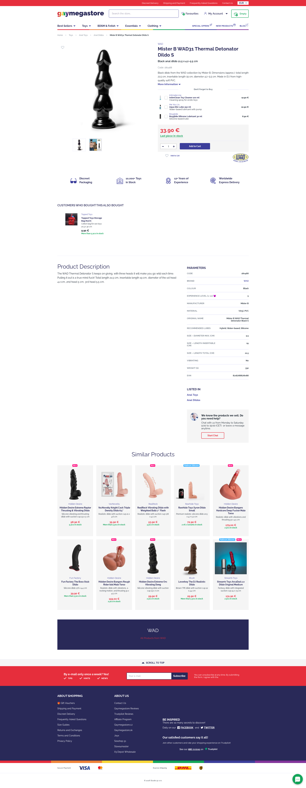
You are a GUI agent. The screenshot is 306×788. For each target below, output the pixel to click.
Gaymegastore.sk (123, 730)
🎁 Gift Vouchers (66, 703)
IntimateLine (175, 95)
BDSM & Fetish (106, 25)
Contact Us (227, 3)
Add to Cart (195, 146)
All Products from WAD (153, 638)
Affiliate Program (122, 719)
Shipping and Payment (174, 3)
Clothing (153, 25)
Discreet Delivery (150, 3)
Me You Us (174, 104)
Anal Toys (83, 35)
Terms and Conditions (68, 735)
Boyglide (173, 114)
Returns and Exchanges (69, 730)
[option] (85, 224)
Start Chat (213, 435)
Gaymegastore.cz (123, 724)
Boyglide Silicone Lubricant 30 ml (185, 116)
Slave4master (121, 746)
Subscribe (179, 675)
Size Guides (63, 724)
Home (60, 35)
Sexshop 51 (120, 741)
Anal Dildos (99, 35)
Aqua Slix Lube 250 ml (180, 107)
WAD (160, 44)
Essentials (131, 25)
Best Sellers (64, 25)
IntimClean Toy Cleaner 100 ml (184, 97)
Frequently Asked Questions (203, 3)
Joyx (116, 735)
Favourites (190, 13)
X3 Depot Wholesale (125, 752)
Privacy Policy (64, 741)
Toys (85, 25)
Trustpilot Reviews (123, 714)
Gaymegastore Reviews (126, 708)
